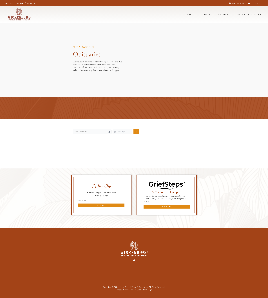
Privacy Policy (122, 289)
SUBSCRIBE (101, 205)
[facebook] (134, 261)
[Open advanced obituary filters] (108, 131)
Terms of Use (134, 289)
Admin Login (146, 289)
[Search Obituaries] (136, 131)
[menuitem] (192, 14)
